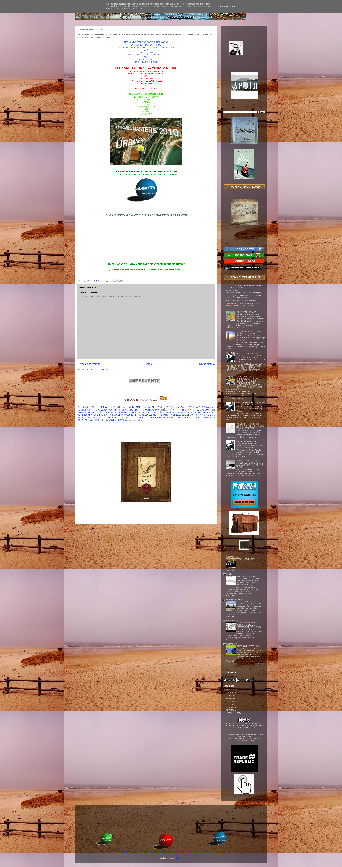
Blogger (179, 858)
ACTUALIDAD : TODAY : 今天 (96, 407)
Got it (235, 6)
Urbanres (245, 726)
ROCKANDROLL (232, 707)
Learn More (223, 6)
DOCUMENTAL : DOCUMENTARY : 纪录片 (152, 417)
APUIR (229, 574)
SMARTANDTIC (232, 621)
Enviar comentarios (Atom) (99, 369)
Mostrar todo (261, 664)
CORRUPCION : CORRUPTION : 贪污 (91, 420)
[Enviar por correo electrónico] (112, 280)
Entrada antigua (206, 364)
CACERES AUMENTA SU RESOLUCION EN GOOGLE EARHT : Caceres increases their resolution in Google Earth (249, 444)
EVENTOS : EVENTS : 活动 (145, 407)
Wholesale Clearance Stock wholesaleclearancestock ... (236, 291)
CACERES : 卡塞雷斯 (116, 420)
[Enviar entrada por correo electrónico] (107, 281)
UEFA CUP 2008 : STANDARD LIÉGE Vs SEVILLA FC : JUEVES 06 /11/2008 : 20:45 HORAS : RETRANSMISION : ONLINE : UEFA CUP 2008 (250, 357)
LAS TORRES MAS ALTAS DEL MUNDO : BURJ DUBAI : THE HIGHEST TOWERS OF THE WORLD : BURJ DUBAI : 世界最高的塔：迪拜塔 (250, 336)
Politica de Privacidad (189, 851)
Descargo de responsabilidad (159, 851)
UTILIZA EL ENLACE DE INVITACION (244, 738)
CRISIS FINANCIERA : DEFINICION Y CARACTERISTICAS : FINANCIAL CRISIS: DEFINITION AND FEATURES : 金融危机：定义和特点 (250, 407)
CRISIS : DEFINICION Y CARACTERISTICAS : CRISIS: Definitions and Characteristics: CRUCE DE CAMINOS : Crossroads (250, 315)
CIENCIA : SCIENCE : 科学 (184, 415)
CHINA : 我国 (174, 413)
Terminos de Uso (133, 851)
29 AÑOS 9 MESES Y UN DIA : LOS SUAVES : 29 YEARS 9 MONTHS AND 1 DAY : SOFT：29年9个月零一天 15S (250, 464)
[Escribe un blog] (114, 280)
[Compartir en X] (117, 280)
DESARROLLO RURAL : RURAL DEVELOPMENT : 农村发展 (143, 415)
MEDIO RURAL (232, 701)
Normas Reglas (210, 851)
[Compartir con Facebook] (119, 280)
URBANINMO (231, 644)
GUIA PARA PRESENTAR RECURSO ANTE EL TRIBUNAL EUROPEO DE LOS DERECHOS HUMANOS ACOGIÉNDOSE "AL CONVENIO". (248, 580)
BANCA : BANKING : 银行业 (122, 412)
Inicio (149, 364)
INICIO (228, 690)
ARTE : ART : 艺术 (174, 410)
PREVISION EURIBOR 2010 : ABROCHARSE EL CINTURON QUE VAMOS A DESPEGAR (250, 426)
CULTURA (229, 704)
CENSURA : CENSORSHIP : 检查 (116, 417)
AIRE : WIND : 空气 (199, 410)
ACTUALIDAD (231, 693)
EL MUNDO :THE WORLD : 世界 (143, 410)
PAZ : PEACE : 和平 (134, 420)
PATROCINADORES (234, 713)
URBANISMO (231, 698)
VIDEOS (239, 559)
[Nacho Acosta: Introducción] (244, 52)
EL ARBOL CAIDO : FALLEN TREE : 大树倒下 (193, 417)
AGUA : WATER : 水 (111, 410)
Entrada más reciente (88, 364)
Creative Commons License (244, 728)
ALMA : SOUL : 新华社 (184, 407)
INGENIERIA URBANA (235, 600)
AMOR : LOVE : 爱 (152, 412)
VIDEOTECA (231, 710)
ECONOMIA (230, 695)
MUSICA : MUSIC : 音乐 (89, 412)
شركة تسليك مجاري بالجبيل (236, 300)
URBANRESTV (232, 557)
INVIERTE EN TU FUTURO (244, 740)
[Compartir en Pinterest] (122, 280)
